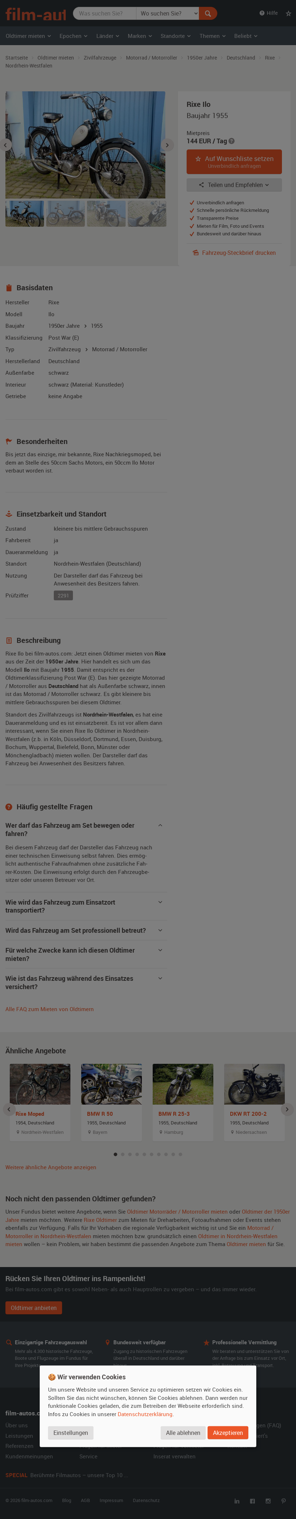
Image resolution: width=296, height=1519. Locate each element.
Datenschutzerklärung (145, 1413)
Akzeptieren (228, 1432)
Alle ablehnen (183, 1432)
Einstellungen (70, 1432)
